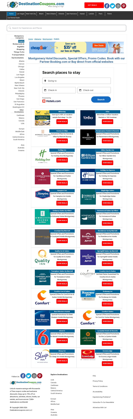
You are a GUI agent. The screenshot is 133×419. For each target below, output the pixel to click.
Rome (109, 14)
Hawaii (82, 14)
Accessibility (97, 392)
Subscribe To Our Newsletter (103, 402)
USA (22, 123)
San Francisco (72, 14)
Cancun (21, 64)
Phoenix (21, 96)
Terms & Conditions (100, 386)
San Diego (20, 99)
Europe (21, 129)
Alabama (37, 39)
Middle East (19, 131)
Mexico (21, 118)
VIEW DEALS (62, 121)
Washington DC (18, 107)
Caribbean (20, 115)
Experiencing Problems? (102, 397)
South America (18, 140)
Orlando (61, 14)
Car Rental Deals (14, 18)
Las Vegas (20, 14)
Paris (100, 14)
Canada (21, 121)
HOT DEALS (92, 5)
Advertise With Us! (100, 407)
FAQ (94, 376)
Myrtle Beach (19, 83)
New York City (31, 14)
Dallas (22, 69)
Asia (22, 145)
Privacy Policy (98, 381)
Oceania (21, 150)
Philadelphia (19, 94)
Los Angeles (19, 77)
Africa (22, 134)
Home (11, 14)
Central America (18, 137)
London (91, 14)
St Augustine (19, 104)
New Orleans (51, 14)
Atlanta (21, 61)
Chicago (21, 67)
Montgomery (47, 39)
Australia (21, 148)
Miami (41, 14)
